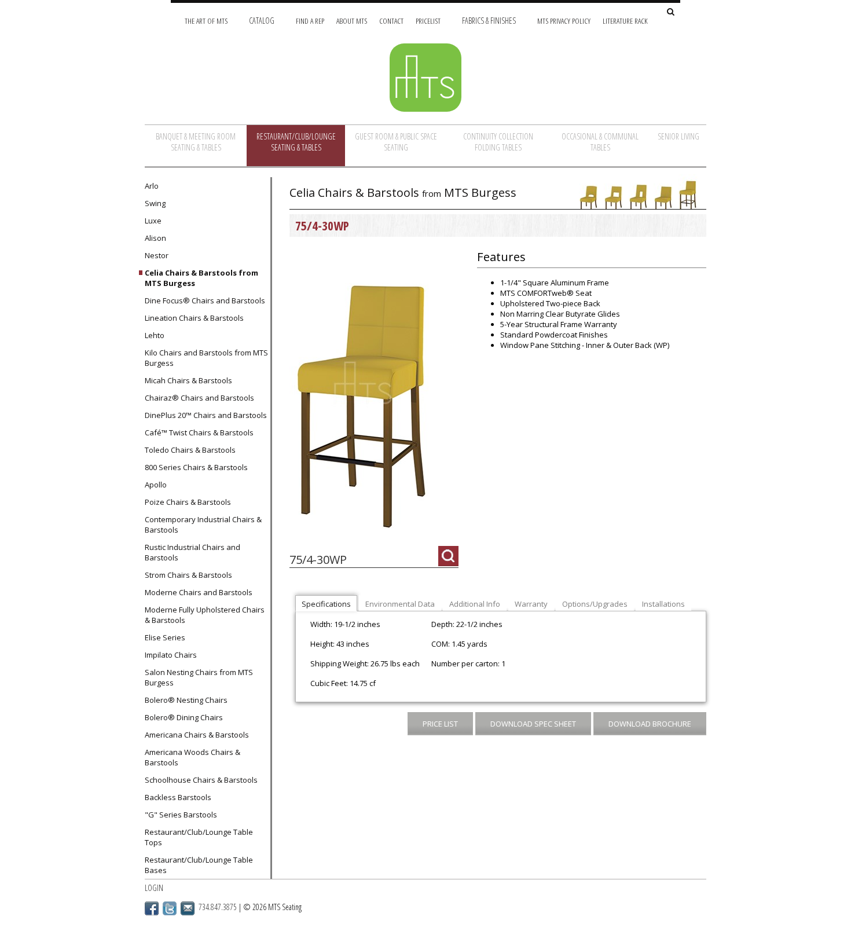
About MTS (351, 20)
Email (188, 908)
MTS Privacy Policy (563, 20)
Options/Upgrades (595, 604)
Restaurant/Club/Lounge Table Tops (199, 837)
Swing (155, 203)
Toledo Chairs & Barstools (190, 450)
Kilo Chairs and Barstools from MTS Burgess (206, 357)
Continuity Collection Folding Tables (498, 142)
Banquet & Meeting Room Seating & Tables (196, 142)
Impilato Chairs (171, 655)
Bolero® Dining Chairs (184, 717)
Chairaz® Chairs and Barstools (199, 398)
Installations (663, 604)
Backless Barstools (178, 797)
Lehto (154, 335)
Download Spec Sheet (533, 723)
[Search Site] (670, 12)
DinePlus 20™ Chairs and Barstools (206, 415)
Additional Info (474, 604)
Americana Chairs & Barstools (197, 734)
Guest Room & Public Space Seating (396, 142)
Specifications (326, 604)
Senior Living (678, 136)
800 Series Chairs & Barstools (196, 467)
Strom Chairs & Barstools (188, 575)
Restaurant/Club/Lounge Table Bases (199, 865)
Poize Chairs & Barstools (188, 502)
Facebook (152, 908)
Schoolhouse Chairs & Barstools (201, 780)
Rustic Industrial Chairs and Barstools (192, 552)
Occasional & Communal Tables (600, 142)
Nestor (156, 255)
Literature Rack (625, 20)
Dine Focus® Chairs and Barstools (205, 300)
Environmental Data (400, 604)
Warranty (531, 604)
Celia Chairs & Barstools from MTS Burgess (201, 277)
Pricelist (428, 20)
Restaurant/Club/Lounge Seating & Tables (296, 142)
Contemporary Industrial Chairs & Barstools (203, 524)
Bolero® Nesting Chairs (186, 700)
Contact (391, 20)
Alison (155, 238)
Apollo (156, 484)
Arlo (152, 186)
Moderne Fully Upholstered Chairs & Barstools (205, 614)
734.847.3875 (218, 906)
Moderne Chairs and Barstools (198, 592)
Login (154, 887)
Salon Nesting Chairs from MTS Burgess (199, 677)
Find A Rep (310, 20)
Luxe (153, 220)
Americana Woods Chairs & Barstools (192, 757)
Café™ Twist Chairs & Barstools (199, 432)
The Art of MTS (206, 20)
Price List (440, 723)
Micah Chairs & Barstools (188, 380)
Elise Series (165, 637)
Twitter (170, 908)
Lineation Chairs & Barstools (194, 318)
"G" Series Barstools (181, 814)
